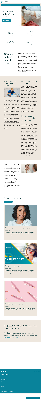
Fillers (6, 227)
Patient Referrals (3, 379)
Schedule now (6, 20)
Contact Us (3, 384)
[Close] (39, 395)
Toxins (6, 303)
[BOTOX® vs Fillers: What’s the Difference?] (21, 291)
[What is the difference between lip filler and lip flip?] (21, 215)
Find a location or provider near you (11, 337)
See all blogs (7, 201)
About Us (2, 386)
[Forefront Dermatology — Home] (4, 2)
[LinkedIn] (3, 371)
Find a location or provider (20, 4)
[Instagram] (5, 371)
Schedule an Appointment (5, 374)
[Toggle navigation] (39, 1)
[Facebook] (1, 371)
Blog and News (3, 381)
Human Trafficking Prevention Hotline (7, 391)
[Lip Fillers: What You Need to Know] (21, 253)
